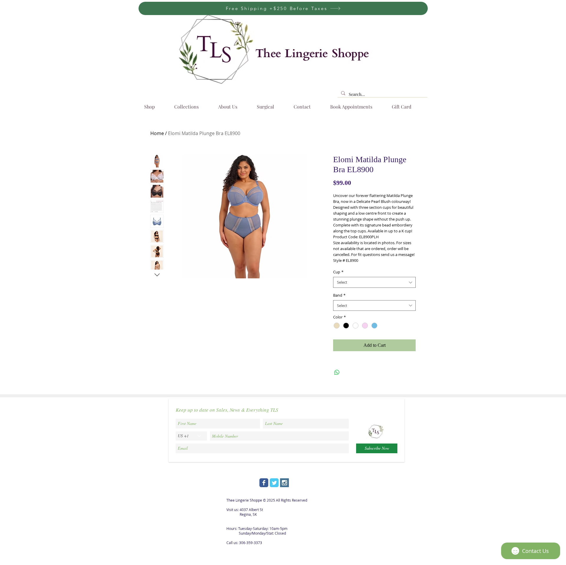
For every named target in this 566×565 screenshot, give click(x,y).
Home (157, 133)
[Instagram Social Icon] (284, 482)
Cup (338, 272)
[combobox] (374, 282)
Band (339, 295)
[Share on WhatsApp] (336, 372)
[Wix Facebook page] (263, 482)
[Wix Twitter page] (274, 482)
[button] (191, 104)
